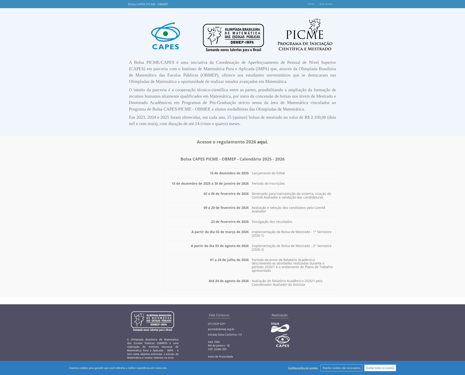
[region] (232, 368)
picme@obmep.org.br (221, 329)
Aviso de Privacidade (220, 356)
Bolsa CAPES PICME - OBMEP (145, 4)
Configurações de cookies (303, 367)
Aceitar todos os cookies (380, 367)
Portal (311, 3)
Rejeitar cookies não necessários (342, 367)
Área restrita (326, 3)
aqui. (262, 142)
